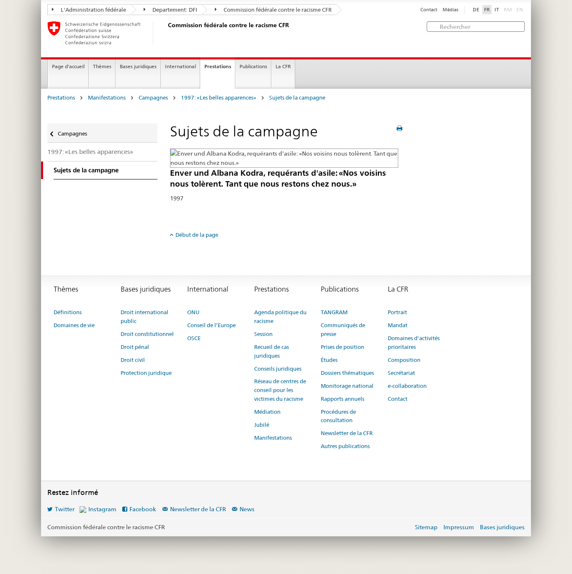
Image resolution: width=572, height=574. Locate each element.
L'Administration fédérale (92, 9)
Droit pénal (135, 346)
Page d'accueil (68, 66)
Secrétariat (401, 372)
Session (263, 334)
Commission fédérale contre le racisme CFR (277, 9)
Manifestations (107, 98)
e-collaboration (407, 385)
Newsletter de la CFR (347, 433)
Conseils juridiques (277, 368)
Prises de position (342, 346)
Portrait (397, 312)
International (180, 66)
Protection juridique (146, 372)
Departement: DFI (174, 9)
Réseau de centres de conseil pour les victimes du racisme (280, 390)
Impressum (458, 527)
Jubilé (261, 424)
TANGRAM (334, 312)
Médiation (267, 411)
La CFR (283, 66)
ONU (193, 312)
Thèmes (102, 66)
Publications (253, 66)
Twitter (65, 509)
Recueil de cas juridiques (271, 351)
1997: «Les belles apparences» (218, 98)
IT (497, 10)
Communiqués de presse (343, 329)
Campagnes (153, 98)
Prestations (217, 66)
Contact (428, 10)
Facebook (142, 509)
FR (487, 10)
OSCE (194, 338)
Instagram (102, 509)
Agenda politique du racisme (280, 316)
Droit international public (144, 316)
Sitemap (426, 527)
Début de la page (196, 234)
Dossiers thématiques (347, 372)
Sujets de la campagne (297, 98)
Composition (404, 359)
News (247, 509)
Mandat (397, 325)
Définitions (68, 312)
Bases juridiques (138, 66)
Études (329, 359)
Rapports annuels (342, 398)
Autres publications (345, 446)
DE (476, 10)
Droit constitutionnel (147, 334)
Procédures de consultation (338, 416)
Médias (450, 10)
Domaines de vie (74, 325)
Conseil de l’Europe (211, 325)
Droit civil (133, 359)
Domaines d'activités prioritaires (414, 342)
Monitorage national (347, 385)
